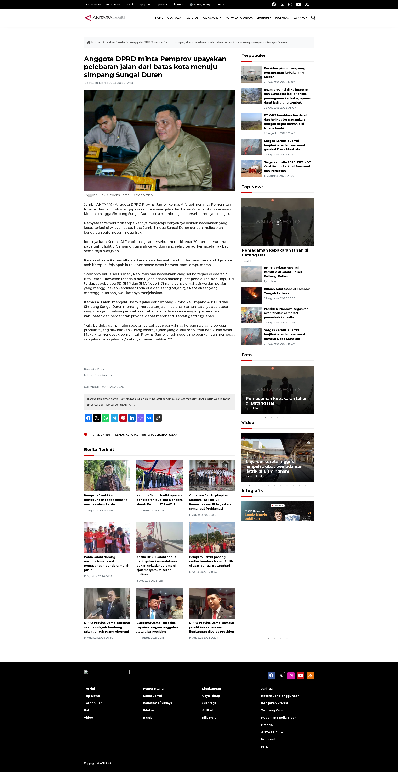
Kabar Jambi (211, 17)
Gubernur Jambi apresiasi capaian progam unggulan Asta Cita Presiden (157, 627)
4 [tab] (284, 417)
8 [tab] (293, 485)
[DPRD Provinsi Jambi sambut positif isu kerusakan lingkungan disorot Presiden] (212, 603)
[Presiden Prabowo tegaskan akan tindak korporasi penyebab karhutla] (251, 315)
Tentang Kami (272, 710)
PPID (265, 747)
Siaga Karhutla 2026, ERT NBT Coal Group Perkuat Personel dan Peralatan (287, 166)
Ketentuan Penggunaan (280, 696)
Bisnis (147, 718)
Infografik (252, 490)
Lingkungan (211, 688)
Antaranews (93, 4)
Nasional (191, 17)
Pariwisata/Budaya (238, 17)
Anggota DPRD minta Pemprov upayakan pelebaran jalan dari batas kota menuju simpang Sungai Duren (208, 42)
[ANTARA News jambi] (104, 17)
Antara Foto (112, 4)
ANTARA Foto (272, 732)
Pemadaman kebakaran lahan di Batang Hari (274, 252)
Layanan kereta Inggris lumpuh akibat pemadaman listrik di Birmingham (274, 466)
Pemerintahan (154, 688)
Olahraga (174, 17)
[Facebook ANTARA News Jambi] (274, 4)
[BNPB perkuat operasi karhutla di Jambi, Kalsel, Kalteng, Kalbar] (251, 274)
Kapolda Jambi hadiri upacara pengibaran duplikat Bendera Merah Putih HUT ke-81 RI (159, 500)
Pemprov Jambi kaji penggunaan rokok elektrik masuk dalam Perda (105, 500)
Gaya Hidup (211, 696)
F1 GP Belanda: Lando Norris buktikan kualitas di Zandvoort (277, 621)
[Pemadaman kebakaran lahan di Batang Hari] (277, 221)
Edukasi (149, 710)
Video (247, 422)
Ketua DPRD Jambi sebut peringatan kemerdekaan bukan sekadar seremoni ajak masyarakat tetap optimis (156, 565)
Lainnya (299, 17)
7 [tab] (287, 485)
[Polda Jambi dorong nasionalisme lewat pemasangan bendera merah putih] (107, 537)
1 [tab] (265, 417)
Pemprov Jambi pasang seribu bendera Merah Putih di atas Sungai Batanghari (211, 561)
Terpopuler (144, 4)
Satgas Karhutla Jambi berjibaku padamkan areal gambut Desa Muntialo (284, 145)
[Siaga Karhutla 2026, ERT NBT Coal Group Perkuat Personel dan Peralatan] (251, 168)
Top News (161, 4)
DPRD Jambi (101, 434)
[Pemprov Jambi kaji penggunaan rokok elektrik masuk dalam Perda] (107, 476)
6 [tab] (281, 485)
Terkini (128, 4)
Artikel (207, 710)
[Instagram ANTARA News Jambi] (290, 4)
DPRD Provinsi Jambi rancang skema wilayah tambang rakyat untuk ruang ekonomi (107, 627)
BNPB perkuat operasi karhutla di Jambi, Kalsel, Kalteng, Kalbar (283, 272)
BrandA (267, 725)
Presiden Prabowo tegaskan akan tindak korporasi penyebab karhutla (286, 313)
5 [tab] (290, 417)
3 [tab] (278, 417)
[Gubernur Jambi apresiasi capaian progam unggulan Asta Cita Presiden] (159, 603)
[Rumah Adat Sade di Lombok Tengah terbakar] (251, 295)
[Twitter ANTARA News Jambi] (282, 4)
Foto (246, 354)
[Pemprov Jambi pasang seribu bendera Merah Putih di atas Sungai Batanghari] (212, 537)
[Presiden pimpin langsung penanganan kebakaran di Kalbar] (251, 74)
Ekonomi (263, 17)
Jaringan (268, 688)
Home (159, 17)
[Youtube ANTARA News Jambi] (298, 4)
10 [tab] (306, 485)
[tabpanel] (277, 390)
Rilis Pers (177, 4)
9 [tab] (299, 485)
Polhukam (282, 17)
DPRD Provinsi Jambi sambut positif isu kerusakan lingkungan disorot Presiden (211, 627)
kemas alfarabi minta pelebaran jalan (146, 434)
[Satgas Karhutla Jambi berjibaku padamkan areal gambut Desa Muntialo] (251, 147)
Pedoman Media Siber (278, 718)
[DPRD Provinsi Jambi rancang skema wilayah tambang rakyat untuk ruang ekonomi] (107, 603)
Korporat (268, 739)
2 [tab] (271, 417)
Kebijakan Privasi (274, 703)
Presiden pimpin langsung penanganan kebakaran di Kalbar (284, 72)
